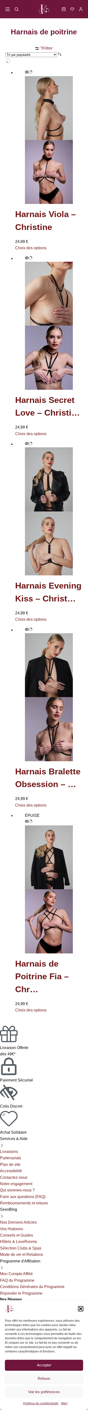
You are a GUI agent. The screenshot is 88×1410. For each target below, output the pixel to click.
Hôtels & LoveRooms (18, 1242)
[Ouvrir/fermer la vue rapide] (28, 72)
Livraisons (9, 1152)
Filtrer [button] (48, 48)
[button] (80, 1308)
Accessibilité (11, 1171)
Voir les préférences (44, 1392)
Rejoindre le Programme (21, 1293)
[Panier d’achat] (64, 9)
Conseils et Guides (16, 1235)
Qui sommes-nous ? (17, 1190)
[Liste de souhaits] (72, 9)
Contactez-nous (13, 1177)
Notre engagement (16, 1184)
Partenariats (10, 1158)
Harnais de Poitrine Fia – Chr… (42, 976)
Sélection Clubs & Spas (20, 1248)
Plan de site (10, 1164)
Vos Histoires (11, 1229)
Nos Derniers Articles (18, 1222)
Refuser (44, 1378)
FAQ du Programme (17, 1280)
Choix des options (30, 248)
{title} (64, 1403)
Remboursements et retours (24, 1203)
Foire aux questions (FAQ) (22, 1197)
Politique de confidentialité (40, 1403)
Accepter (44, 1365)
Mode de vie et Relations (21, 1254)
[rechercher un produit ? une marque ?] (16, 9)
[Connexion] (81, 9)
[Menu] (7, 9)
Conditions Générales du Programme (32, 1287)
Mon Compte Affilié (16, 1274)
